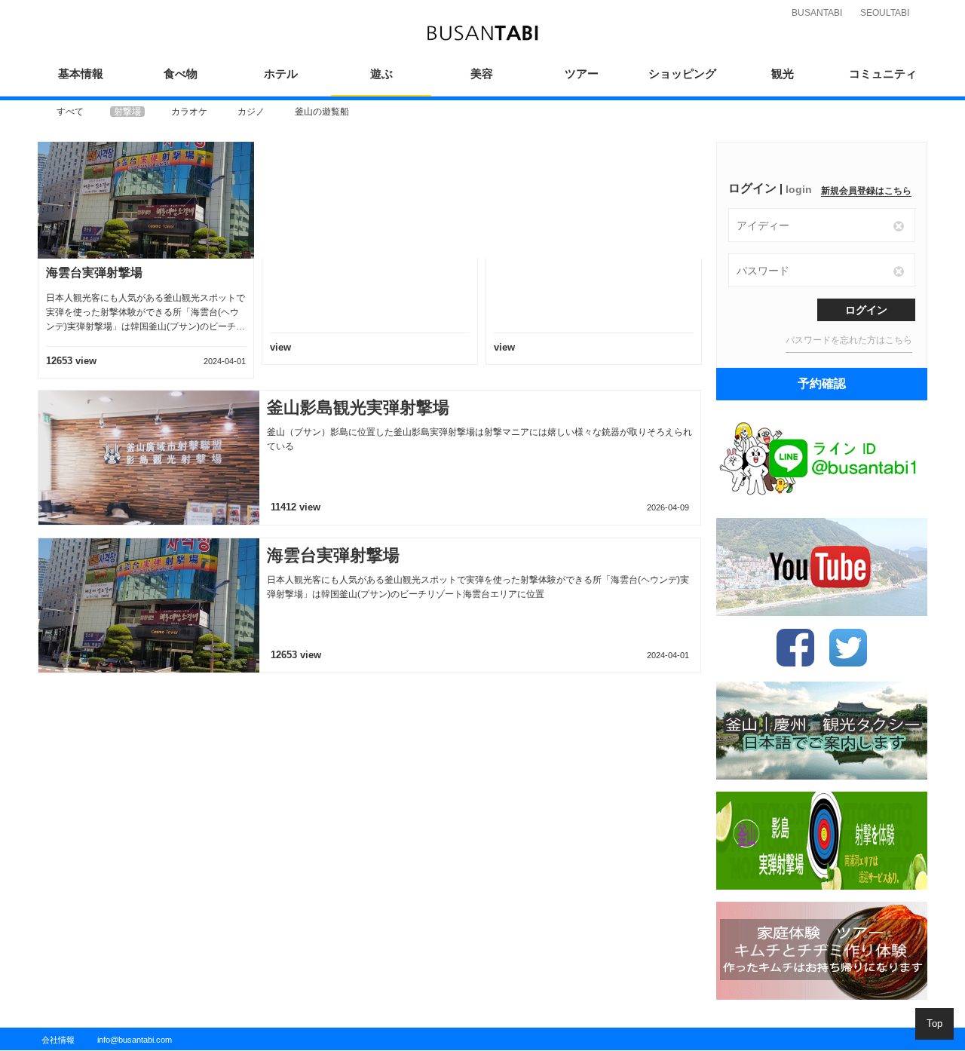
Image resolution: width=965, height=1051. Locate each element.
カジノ (251, 111)
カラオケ (189, 111)
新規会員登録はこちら (866, 190)
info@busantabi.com (134, 1039)
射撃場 (127, 111)
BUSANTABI (817, 13)
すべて (70, 111)
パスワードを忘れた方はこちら (849, 340)
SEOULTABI (884, 13)
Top (934, 1023)
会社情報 (58, 1039)
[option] (70, 111)
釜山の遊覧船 (322, 111)
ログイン (866, 310)
